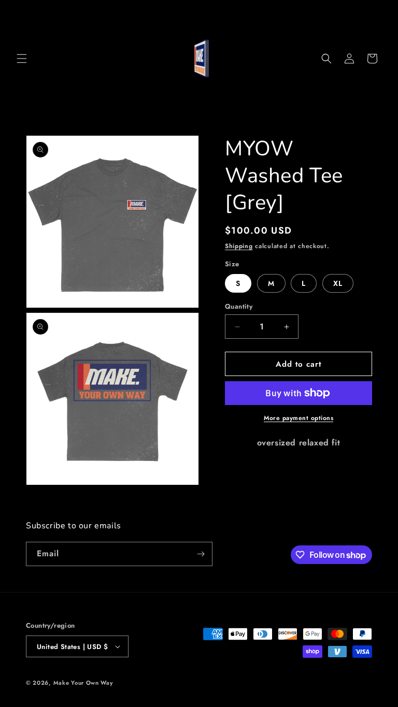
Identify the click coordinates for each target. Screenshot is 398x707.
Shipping (239, 246)
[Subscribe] (200, 554)
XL (338, 283)
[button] (21, 58)
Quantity (238, 306)
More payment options (298, 418)
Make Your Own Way (83, 683)
